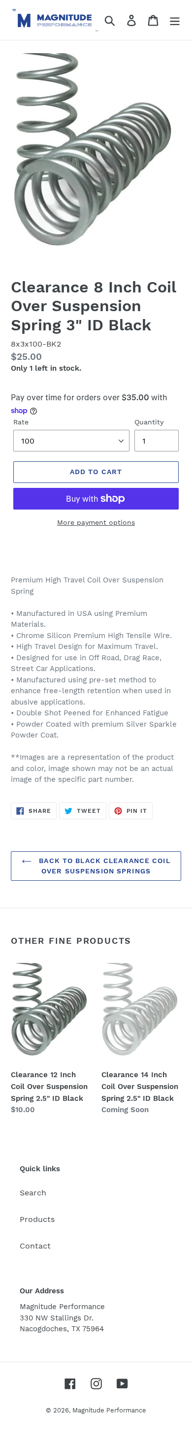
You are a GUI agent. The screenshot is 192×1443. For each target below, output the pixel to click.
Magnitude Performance (109, 1410)
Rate (21, 422)
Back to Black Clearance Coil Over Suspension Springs (103, 866)
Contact (35, 1246)
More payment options (96, 522)
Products (37, 1219)
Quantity (148, 422)
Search (33, 1192)
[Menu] (175, 20)
